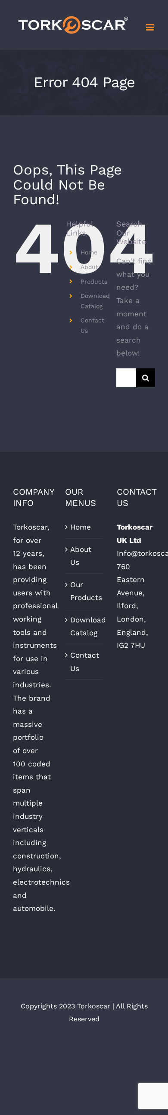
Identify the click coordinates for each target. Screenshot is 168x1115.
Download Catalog (84, 626)
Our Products (84, 591)
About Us (80, 556)
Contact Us (84, 662)
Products (94, 281)
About (89, 266)
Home (89, 252)
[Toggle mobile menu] (150, 27)
